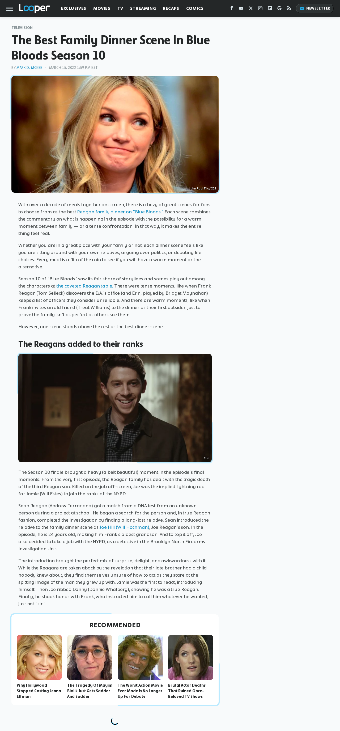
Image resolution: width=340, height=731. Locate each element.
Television (22, 27)
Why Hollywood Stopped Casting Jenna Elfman (39, 691)
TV (120, 8)
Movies (101, 8)
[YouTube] (241, 9)
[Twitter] (250, 9)
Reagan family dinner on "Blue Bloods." (120, 212)
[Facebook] (231, 9)
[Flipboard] (270, 9)
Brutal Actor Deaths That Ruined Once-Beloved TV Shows (187, 691)
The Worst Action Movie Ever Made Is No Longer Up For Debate (140, 691)
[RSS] (289, 9)
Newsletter (318, 8)
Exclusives (73, 8)
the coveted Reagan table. (84, 286)
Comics (195, 8)
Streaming (143, 8)
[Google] (279, 9)
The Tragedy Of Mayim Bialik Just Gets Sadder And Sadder (89, 691)
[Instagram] (260, 9)
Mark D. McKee (29, 67)
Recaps (171, 8)
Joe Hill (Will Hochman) (124, 527)
